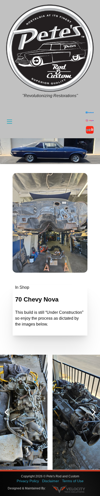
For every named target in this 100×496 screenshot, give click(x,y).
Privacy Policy (28, 481)
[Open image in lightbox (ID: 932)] (76, 412)
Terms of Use (73, 481)
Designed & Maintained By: (27, 488)
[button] (6, 412)
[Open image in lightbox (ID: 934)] (23, 412)
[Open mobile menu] (9, 122)
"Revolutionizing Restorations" (50, 95)
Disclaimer (50, 481)
